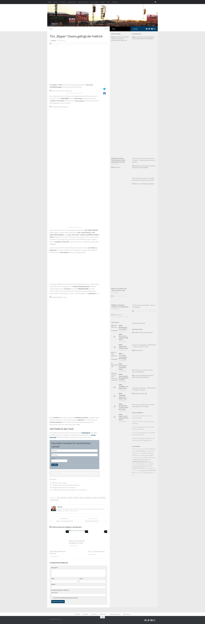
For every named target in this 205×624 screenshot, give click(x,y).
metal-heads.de (139, 461)
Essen (153, 453)
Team (108, 2)
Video (154, 472)
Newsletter (115, 2)
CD (136, 451)
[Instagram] (154, 29)
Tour (151, 473)
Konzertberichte (72, 2)
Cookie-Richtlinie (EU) (114, 614)
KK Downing (76, 497)
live (133, 459)
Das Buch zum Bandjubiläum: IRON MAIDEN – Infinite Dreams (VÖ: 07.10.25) (144, 346)
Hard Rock (143, 455)
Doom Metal (140, 453)
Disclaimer (85, 614)
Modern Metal (147, 464)
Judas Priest (70, 497)
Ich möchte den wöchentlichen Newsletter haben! (65, 598)
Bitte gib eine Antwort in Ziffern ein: (60, 590)
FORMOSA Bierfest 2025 (138, 323)
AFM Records (137, 449)
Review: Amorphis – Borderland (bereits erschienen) (124, 377)
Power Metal (148, 466)
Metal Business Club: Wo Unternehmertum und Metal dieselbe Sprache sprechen (118, 160)
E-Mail (53, 458)
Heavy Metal (150, 455)
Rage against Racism (145, 470)
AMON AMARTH (143, 449)
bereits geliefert (79, 101)
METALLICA (134, 464)
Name (53, 578)
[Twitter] (149, 29)
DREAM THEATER (147, 453)
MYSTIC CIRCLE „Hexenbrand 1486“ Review (123, 337)
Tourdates (62, 2)
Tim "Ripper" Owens (54, 500)
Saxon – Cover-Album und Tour (96, 551)
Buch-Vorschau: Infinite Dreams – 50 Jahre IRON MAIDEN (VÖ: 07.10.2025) (143, 405)
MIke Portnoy (140, 464)
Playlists (102, 2)
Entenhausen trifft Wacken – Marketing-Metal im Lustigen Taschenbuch (144, 389)
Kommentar (54, 567)
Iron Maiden (150, 457)
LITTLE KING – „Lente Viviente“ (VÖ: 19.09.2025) (123, 357)
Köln (155, 457)
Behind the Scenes (83, 2)
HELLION (54, 40)
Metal (149, 459)
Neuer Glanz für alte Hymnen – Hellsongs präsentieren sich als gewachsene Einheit (143, 179)
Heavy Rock (134, 457)
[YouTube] (152, 29)
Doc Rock (136, 416)
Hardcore (138, 455)
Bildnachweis (126, 614)
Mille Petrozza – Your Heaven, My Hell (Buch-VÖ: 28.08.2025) (142, 371)
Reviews (55, 2)
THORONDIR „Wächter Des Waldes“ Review (123, 397)
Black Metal (150, 449)
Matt (135, 427)
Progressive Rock (149, 468)
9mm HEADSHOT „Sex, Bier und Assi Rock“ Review (123, 407)
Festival (134, 455)
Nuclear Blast (140, 466)
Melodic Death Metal (140, 459)
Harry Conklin (63, 497)
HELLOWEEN (139, 457)
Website (53, 584)
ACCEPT (133, 449)
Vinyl (133, 474)
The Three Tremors (101, 497)
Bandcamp (85, 433)
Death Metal (141, 451)
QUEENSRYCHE (135, 470)
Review (153, 470)
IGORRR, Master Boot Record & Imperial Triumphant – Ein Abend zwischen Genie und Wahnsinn (144, 160)
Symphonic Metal (139, 472)
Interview (144, 457)
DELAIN (147, 451)
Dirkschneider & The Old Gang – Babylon (123, 367)
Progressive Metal (138, 468)
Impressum (94, 614)
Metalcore (150, 462)
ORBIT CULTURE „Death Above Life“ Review (124, 418)
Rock (133, 473)
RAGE (139, 470)
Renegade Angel (88, 497)
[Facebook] (147, 29)
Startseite (77, 614)
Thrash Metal (146, 473)
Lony (135, 421)
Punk (154, 468)
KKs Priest (82, 497)
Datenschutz (103, 614)
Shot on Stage (94, 2)
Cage (58, 497)
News (49, 2)
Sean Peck (95, 497)
